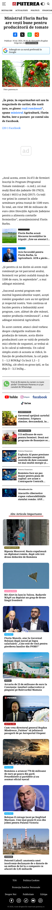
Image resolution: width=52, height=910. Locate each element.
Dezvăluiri (10, 724)
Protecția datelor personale (26, 887)
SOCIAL (8, 680)
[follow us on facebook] (39, 397)
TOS (15, 880)
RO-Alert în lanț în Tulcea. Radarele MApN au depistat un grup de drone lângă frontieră (25, 597)
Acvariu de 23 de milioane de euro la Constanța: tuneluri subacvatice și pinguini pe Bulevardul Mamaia (25, 687)
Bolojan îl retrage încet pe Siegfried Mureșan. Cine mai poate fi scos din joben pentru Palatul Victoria (25, 820)
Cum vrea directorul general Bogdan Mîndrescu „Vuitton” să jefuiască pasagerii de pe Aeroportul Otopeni (25, 730)
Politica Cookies (31, 880)
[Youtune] (33, 900)
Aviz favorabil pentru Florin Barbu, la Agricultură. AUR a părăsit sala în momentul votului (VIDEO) (33, 254)
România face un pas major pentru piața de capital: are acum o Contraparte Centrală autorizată (31, 477)
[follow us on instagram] (25, 397)
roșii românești (32, 108)
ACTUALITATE (21, 10)
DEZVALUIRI (6, 10)
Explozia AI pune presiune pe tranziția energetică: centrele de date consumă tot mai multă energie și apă (33, 458)
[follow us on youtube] (11, 397)
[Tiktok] (26, 900)
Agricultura (31, 43)
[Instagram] (19, 900)
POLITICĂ (35, 10)
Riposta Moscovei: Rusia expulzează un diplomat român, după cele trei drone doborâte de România (25, 554)
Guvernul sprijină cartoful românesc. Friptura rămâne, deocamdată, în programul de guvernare (33, 418)
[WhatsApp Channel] (40, 900)
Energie (8, 857)
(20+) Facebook (11, 128)
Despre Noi (10, 894)
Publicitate (28, 894)
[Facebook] (11, 900)
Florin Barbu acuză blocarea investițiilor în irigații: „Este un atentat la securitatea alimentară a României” (33, 236)
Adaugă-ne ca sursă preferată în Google (25, 50)
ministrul (17, 112)
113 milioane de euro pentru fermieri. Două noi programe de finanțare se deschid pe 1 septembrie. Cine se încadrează (33, 437)
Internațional (12, 547)
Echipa (43, 894)
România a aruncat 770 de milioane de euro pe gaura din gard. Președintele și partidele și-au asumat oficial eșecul (25, 775)
